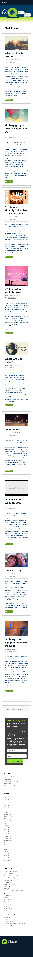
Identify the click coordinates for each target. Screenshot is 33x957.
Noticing (6, 904)
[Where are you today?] (16, 348)
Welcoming (7, 926)
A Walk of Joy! (13, 570)
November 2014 (8, 860)
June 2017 (6, 801)
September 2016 (8, 821)
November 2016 (8, 816)
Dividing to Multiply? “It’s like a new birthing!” (16, 210)
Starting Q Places (8, 921)
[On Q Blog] (16, 13)
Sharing (6, 917)
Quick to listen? (8, 783)
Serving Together (8, 915)
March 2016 (7, 834)
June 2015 (6, 853)
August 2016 (7, 823)
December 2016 (8, 814)
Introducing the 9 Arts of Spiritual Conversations (16, 891)
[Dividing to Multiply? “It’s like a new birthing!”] (16, 197)
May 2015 (6, 856)
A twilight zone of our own (11, 781)
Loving (6, 897)
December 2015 (8, 840)
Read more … (8, 99)
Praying (6, 913)
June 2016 (6, 827)
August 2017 (7, 797)
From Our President (9, 884)
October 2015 (7, 845)
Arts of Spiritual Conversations (12, 871)
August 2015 (7, 849)
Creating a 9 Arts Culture (10, 876)
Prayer (5, 910)
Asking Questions (8, 873)
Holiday (6, 889)
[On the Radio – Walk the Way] (16, 275)
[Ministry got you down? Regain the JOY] (16, 115)
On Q (5, 906)
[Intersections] (16, 420)
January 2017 (7, 812)
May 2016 (6, 829)
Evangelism (7, 880)
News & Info (7, 902)
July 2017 (6, 799)
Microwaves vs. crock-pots (11, 786)
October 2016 (7, 819)
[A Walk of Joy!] (16, 560)
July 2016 (6, 825)
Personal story (7, 908)
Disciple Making (12, 62)
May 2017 (6, 803)
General (6, 886)
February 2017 (7, 810)
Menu (5, 2)
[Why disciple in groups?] (16, 43)
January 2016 (7, 838)
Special (6, 919)
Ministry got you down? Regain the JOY (16, 128)
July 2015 (6, 851)
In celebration (7, 779)
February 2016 (7, 836)
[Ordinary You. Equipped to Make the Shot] (16, 628)
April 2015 (6, 858)
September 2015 (8, 847)
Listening (6, 895)
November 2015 (8, 843)
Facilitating (7, 882)
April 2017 (6, 805)
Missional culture (8, 900)
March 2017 (7, 808)
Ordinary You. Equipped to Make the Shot (16, 642)
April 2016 (6, 832)
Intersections (13, 429)
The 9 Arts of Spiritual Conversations (13, 923)
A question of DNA (9, 777)
